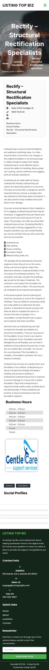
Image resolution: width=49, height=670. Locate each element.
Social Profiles (13, 126)
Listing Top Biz (18, 5)
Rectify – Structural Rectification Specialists (21, 131)
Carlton (17, 62)
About (6, 615)
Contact (7, 623)
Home (5, 63)
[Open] (45, 5)
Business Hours (13, 123)
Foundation (17, 65)
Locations (8, 619)
